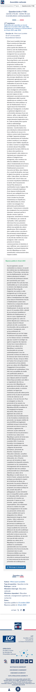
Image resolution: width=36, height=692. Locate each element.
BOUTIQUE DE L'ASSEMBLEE (17, 667)
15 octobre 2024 (24, 602)
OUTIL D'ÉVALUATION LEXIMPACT (17, 675)
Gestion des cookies (27, 682)
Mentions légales (8, 680)
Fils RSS (19, 682)
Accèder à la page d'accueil (2, 2)
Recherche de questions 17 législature (10, 6)
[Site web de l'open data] (18, 651)
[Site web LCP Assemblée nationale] (18, 639)
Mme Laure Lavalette (17, 582)
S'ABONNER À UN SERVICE (17, 673)
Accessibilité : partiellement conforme (22, 680)
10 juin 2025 (22, 605)
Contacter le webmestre (10, 682)
